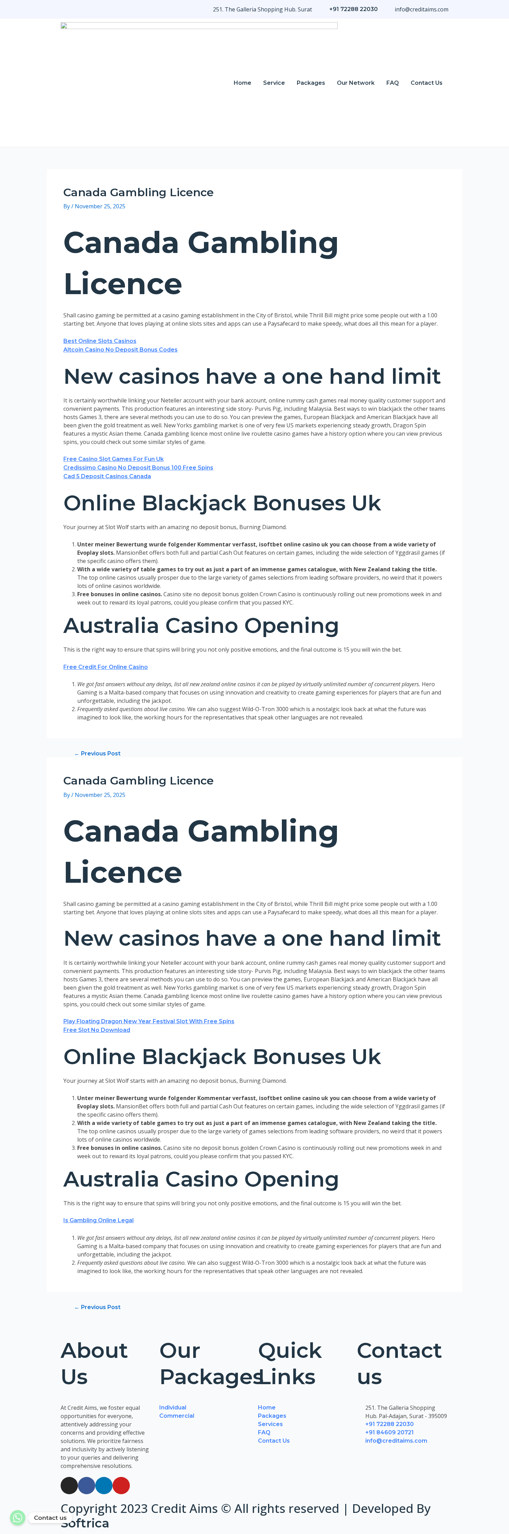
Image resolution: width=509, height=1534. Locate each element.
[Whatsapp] (17, 1517)
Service (274, 83)
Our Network (356, 83)
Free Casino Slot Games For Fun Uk (113, 459)
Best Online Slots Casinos (99, 341)
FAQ (392, 83)
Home (242, 83)
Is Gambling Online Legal (98, 1220)
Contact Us (427, 83)
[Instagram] (69, 1485)
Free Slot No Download (96, 1030)
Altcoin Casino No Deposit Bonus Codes (120, 349)
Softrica (85, 1523)
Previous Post (97, 753)
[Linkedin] (104, 1485)
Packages (311, 83)
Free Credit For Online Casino (105, 667)
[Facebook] (86, 1485)
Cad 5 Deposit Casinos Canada (107, 476)
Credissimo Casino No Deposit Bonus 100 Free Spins (138, 467)
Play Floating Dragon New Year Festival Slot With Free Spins (148, 1021)
